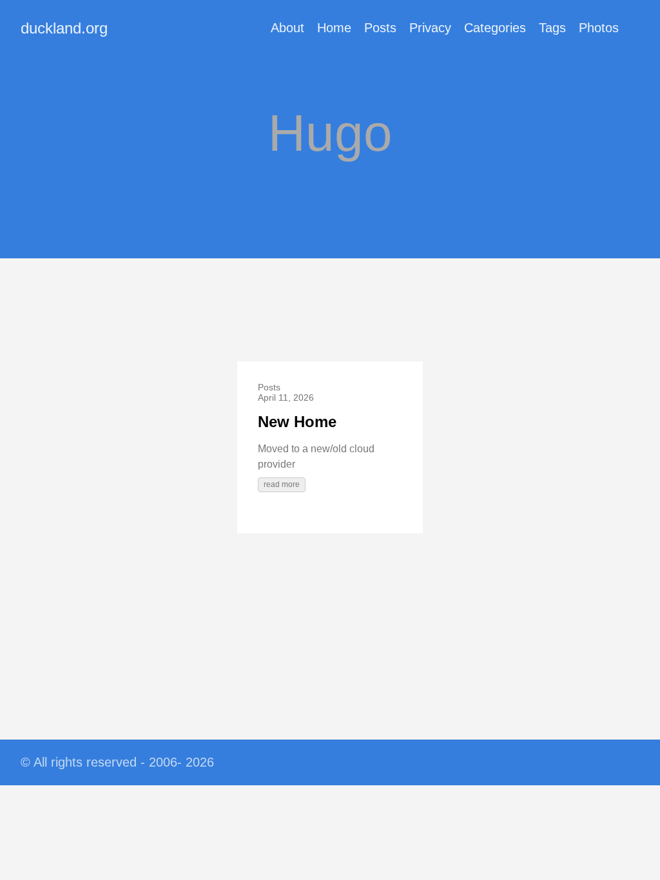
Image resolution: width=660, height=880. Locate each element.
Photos (599, 28)
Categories (495, 28)
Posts (380, 28)
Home (334, 28)
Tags (552, 28)
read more (282, 484)
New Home (297, 421)
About (287, 28)
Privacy (430, 28)
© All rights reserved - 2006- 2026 (117, 762)
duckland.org (64, 28)
